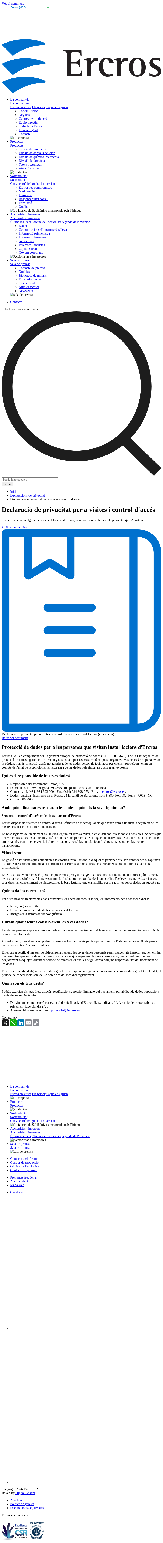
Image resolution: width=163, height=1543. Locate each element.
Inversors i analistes (32, 245)
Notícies (24, 271)
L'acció (23, 226)
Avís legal (17, 1500)
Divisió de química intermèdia (39, 157)
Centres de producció (33, 118)
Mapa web (17, 1185)
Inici (13, 491)
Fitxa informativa (30, 279)
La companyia (19, 99)
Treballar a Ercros (30, 126)
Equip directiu (28, 122)
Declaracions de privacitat (27, 495)
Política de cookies (14, 527)
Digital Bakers (25, 1493)
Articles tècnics (29, 287)
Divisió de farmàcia (32, 160)
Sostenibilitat (18, 176)
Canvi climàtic (20, 183)
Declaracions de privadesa (27, 1508)
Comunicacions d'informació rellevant (44, 229)
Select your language (16, 309)
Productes (16, 141)
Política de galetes (22, 1504)
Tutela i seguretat (30, 164)
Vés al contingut (13, 3)
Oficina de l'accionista (46, 222)
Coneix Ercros (28, 111)
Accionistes (26, 241)
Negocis (24, 115)
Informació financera (32, 237)
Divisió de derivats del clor (37, 153)
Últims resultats (20, 222)
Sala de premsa (20, 260)
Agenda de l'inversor (76, 222)
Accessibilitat (19, 1181)
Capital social (28, 249)
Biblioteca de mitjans (33, 275)
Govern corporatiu (31, 252)
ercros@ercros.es (113, 791)
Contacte (25, 134)
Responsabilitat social (33, 199)
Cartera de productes (32, 149)
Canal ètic (17, 1192)
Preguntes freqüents (23, 1177)
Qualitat (24, 206)
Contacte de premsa (32, 268)
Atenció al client (30, 168)
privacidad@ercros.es (65, 1010)
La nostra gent (28, 130)
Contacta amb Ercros (24, 1158)
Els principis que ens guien (50, 107)
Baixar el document (15, 738)
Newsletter (26, 291)
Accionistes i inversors (25, 214)
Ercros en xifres (20, 107)
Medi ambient (28, 191)
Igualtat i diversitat (42, 183)
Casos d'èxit (27, 283)
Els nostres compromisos (35, 187)
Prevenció (25, 203)
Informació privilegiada (34, 233)
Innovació (25, 195)
